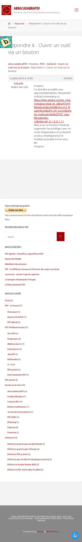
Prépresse (11, 427)
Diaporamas (12, 338)
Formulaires (12, 349)
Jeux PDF (11, 354)
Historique (12, 312)
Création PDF (13, 401)
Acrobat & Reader (14, 396)
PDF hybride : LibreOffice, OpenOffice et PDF (24, 253)
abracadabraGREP (15, 391)
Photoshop (11, 422)
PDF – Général (48, 64)
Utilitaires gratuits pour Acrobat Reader (24, 444)
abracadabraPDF (17, 64)
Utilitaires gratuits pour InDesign (22, 449)
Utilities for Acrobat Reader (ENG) (22, 464)
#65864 (68, 78)
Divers (8, 300)
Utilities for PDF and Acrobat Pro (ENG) (24, 469)
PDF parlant (12, 369)
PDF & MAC (12, 417)
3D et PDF (11, 333)
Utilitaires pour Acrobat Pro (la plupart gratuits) (28, 459)
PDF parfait (10, 380)
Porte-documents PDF (16, 374)
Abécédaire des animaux (15, 264)
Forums (33, 64)
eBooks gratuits (14, 344)
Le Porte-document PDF (15, 284)
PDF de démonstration (15, 327)
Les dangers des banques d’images (20, 279)
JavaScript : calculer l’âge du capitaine (22, 274)
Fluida (39, 531)
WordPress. (52, 531)
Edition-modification (16, 406)
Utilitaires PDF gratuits (17, 454)
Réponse (19, 23)
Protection (11, 432)
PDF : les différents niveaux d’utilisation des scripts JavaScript (32, 269)
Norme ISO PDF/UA (13, 259)
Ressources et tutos (13, 385)
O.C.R (10, 364)
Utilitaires (9, 437)
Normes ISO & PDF (15, 317)
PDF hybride (12, 322)
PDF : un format (12, 305)
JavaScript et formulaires (18, 412)
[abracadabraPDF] (6, 9)
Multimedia (12, 359)
